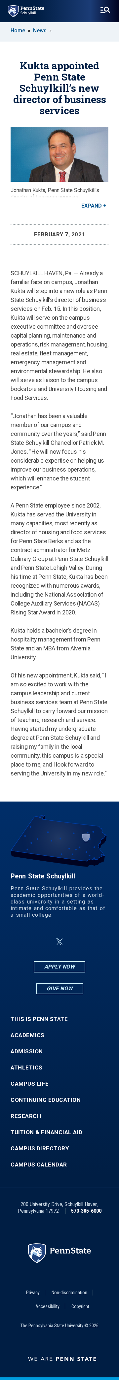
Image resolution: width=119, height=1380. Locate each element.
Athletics (27, 1068)
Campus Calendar (39, 1165)
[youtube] (75, 941)
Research (26, 1116)
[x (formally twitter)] (59, 941)
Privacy (33, 1292)
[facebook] (26, 941)
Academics (28, 1035)
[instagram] (92, 941)
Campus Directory (40, 1148)
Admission (27, 1051)
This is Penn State (39, 1019)
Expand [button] (91, 206)
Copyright (80, 1306)
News (40, 30)
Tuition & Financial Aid (47, 1132)
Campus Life (30, 1084)
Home (18, 30)
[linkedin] (43, 941)
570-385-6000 (86, 1211)
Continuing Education (46, 1100)
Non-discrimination (69, 1292)
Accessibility (47, 1306)
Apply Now (59, 967)
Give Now (60, 988)
